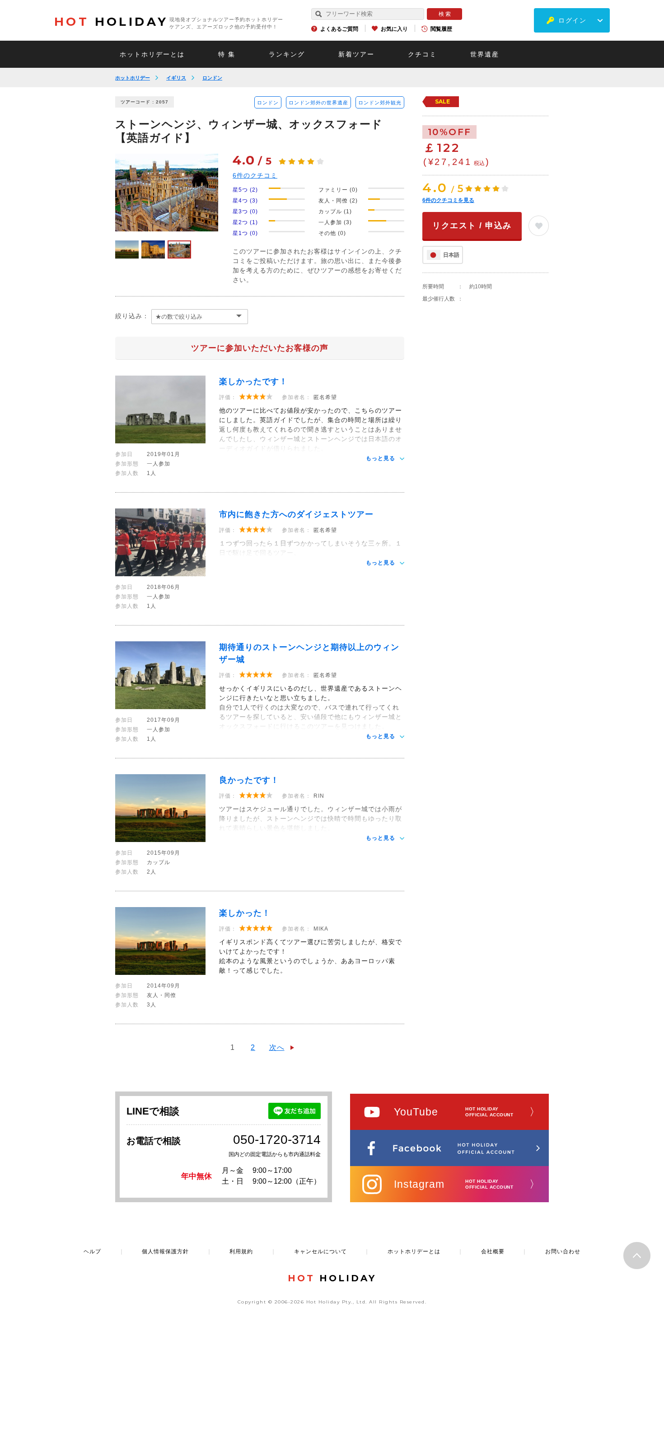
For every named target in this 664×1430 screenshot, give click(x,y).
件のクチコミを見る (448, 200)
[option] (166, 192)
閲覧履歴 (441, 29)
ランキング (287, 54)
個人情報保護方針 (165, 1251)
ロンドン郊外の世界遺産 (318, 102)
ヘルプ (92, 1251)
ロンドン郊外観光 (380, 102)
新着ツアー (356, 54)
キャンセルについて (320, 1251)
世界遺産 (484, 54)
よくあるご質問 (339, 29)
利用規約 (241, 1251)
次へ (277, 1047)
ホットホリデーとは (152, 54)
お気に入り (394, 29)
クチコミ (422, 54)
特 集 (226, 54)
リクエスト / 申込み (472, 225)
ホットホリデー (132, 77)
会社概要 (493, 1251)
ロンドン (212, 77)
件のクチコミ (255, 175)
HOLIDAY (111, 21)
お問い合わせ (562, 1251)
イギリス (176, 77)
